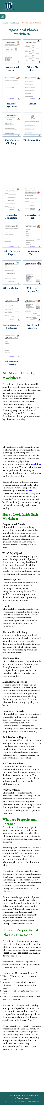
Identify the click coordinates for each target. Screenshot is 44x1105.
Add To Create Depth (12, 253)
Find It (32, 103)
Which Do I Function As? (32, 290)
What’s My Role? (12, 288)
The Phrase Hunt (32, 140)
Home (5, 22)
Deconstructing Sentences (11, 326)
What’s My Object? (32, 68)
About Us (9, 1101)
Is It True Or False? (32, 253)
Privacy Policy (20, 1101)
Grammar (14, 22)
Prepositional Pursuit (12, 68)
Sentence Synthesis (12, 105)
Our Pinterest (33, 1101)
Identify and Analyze (32, 326)
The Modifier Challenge (12, 142)
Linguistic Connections (11, 216)
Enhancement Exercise (11, 363)
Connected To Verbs (32, 216)
